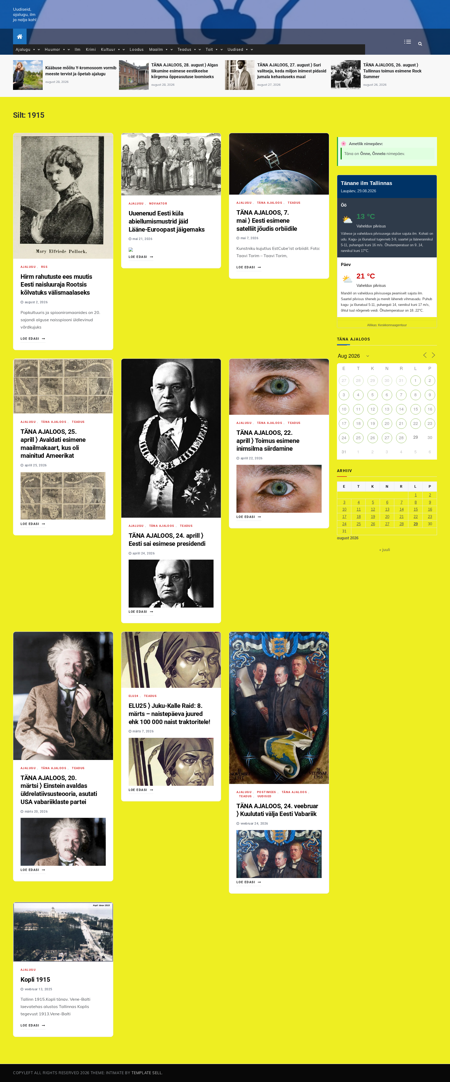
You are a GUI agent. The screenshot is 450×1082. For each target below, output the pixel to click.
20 (387, 423)
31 (401, 380)
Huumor (52, 49)
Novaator (158, 203)
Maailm (156, 49)
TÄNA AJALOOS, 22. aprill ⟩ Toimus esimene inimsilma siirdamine (267, 440)
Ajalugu (23, 49)
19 (372, 423)
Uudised (235, 49)
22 (415, 423)
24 (344, 438)
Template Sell (147, 1073)
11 (358, 409)
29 (372, 380)
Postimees (266, 792)
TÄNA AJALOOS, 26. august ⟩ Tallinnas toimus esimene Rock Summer (286, 71)
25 (358, 438)
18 (358, 423)
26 (372, 438)
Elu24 (134, 696)
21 (401, 423)
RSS (44, 266)
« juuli (384, 549)
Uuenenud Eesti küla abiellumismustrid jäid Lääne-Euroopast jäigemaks (167, 221)
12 (372, 409)
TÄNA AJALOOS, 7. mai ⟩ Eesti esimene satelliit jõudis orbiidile (266, 220)
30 (387, 380)
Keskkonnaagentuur (392, 325)
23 (430, 423)
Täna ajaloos (269, 202)
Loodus (137, 49)
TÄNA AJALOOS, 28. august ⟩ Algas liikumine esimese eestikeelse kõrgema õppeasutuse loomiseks (78, 71)
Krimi (91, 49)
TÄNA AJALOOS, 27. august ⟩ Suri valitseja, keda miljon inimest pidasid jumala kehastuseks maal (185, 71)
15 (415, 409)
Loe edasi (30, 339)
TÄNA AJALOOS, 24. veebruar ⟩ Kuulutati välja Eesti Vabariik (277, 810)
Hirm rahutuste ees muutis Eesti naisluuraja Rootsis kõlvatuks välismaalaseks (56, 284)
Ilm (78, 49)
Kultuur (108, 49)
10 (344, 409)
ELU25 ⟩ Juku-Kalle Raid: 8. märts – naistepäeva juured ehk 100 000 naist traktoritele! (169, 713)
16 (430, 409)
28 (358, 380)
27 (344, 380)
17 (344, 423)
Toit (209, 49)
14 (401, 409)
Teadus (185, 49)
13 (387, 409)
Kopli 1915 (35, 979)
